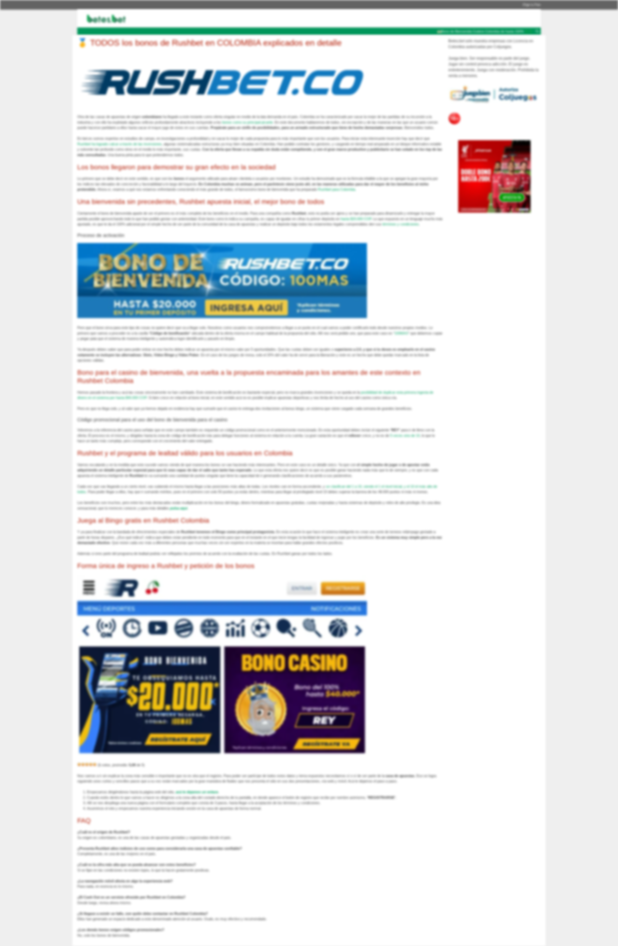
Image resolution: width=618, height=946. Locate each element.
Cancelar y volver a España (335, 40)
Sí (370, 40)
